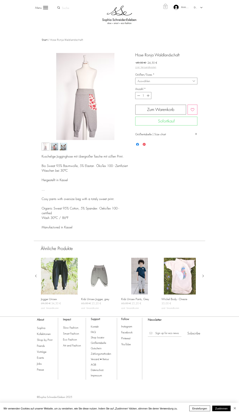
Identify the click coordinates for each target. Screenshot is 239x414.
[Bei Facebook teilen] (137, 144)
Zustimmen (221, 408)
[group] (119, 284)
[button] (165, 6)
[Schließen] (235, 408)
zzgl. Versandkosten (145, 67)
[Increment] (148, 95)
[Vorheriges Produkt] (36, 276)
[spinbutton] (143, 95)
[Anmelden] (174, 7)
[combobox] (166, 81)
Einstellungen (199, 408)
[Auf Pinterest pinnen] (144, 144)
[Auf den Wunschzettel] (193, 110)
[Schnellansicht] (59, 276)
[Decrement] (138, 95)
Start (45, 40)
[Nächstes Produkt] (203, 276)
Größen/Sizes (144, 74)
